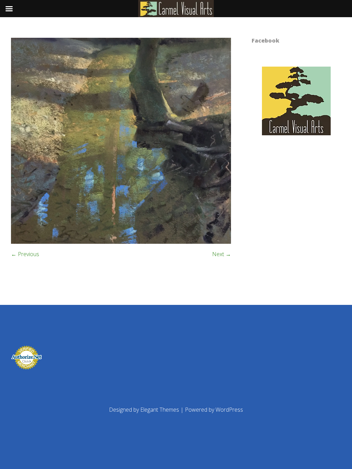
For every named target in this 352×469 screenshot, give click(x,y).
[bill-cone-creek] (121, 241)
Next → (221, 254)
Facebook (265, 40)
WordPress (229, 409)
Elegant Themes (159, 409)
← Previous (25, 254)
